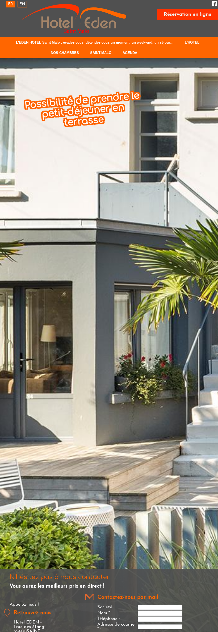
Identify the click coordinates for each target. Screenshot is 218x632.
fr (10, 4)
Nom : (104, 613)
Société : (105, 607)
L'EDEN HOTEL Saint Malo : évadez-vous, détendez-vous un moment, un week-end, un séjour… (95, 42)
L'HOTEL (192, 42)
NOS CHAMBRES (65, 53)
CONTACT (156, 53)
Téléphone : (108, 619)
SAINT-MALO (100, 53)
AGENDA (130, 53)
